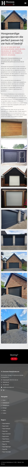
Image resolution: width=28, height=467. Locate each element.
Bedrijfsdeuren (5, 402)
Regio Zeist (4, 431)
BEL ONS (14, 358)
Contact (4, 413)
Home (3, 400)
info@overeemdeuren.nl (8, 387)
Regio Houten (5, 426)
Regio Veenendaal (6, 451)
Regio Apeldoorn (6, 423)
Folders (4, 410)
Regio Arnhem (5, 436)
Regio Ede (4, 449)
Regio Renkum (5, 439)
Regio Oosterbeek (6, 433)
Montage (4, 407)
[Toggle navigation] (25, 3)
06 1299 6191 (6, 384)
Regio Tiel (4, 444)
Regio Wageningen (6, 446)
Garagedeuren (5, 405)
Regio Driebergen (6, 428)
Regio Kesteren (5, 441)
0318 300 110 (6, 382)
